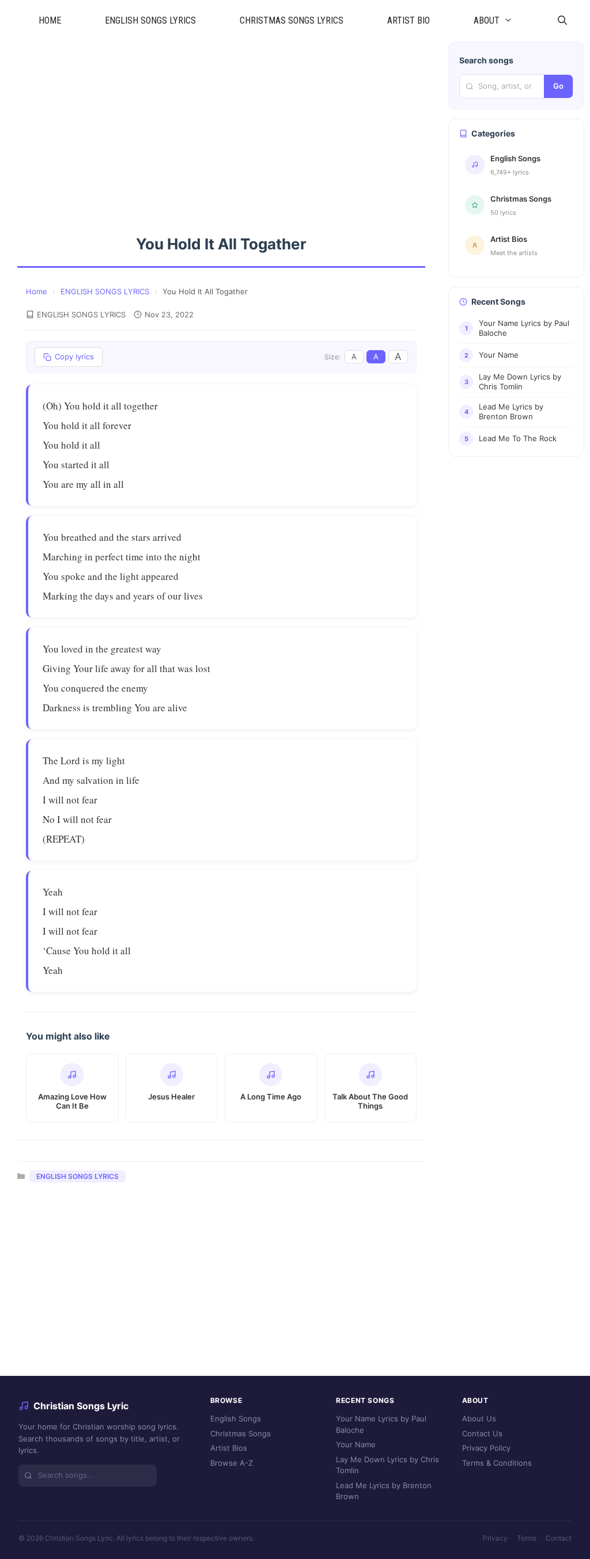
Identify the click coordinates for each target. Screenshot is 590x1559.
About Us (479, 1418)
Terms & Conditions (497, 1462)
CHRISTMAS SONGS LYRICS (291, 20)
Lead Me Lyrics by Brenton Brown (384, 1491)
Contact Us (482, 1433)
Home (36, 291)
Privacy (495, 1538)
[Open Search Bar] (562, 20)
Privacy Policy (486, 1447)
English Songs (235, 1418)
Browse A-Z (231, 1462)
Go (558, 85)
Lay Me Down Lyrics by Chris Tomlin (387, 1465)
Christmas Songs (240, 1433)
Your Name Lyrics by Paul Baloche (381, 1424)
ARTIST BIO (408, 20)
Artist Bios (228, 1447)
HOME (50, 20)
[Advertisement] (221, 126)
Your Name (356, 1444)
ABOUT (487, 20)
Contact (559, 1538)
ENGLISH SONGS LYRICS (150, 20)
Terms (526, 1538)
